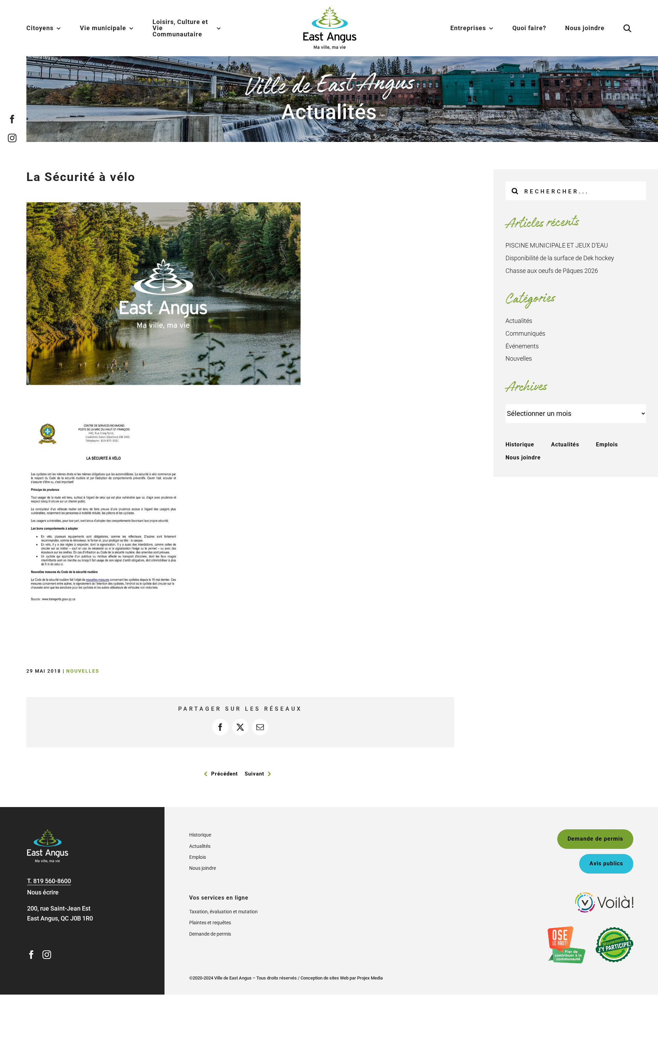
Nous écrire (43, 892)
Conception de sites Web (325, 978)
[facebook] (12, 119)
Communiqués (525, 333)
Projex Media (370, 978)
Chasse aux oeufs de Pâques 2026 (551, 270)
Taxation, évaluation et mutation (223, 911)
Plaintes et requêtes (210, 922)
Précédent (224, 774)
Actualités (518, 320)
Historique (519, 444)
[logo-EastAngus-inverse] (47, 832)
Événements (522, 346)
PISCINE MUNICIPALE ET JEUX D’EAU (556, 245)
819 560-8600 (52, 881)
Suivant (254, 774)
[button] (619, 28)
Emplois (607, 444)
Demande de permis (210, 934)
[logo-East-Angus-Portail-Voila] (604, 895)
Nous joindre (523, 457)
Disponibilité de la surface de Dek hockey (559, 258)
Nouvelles (82, 671)
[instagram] (12, 137)
